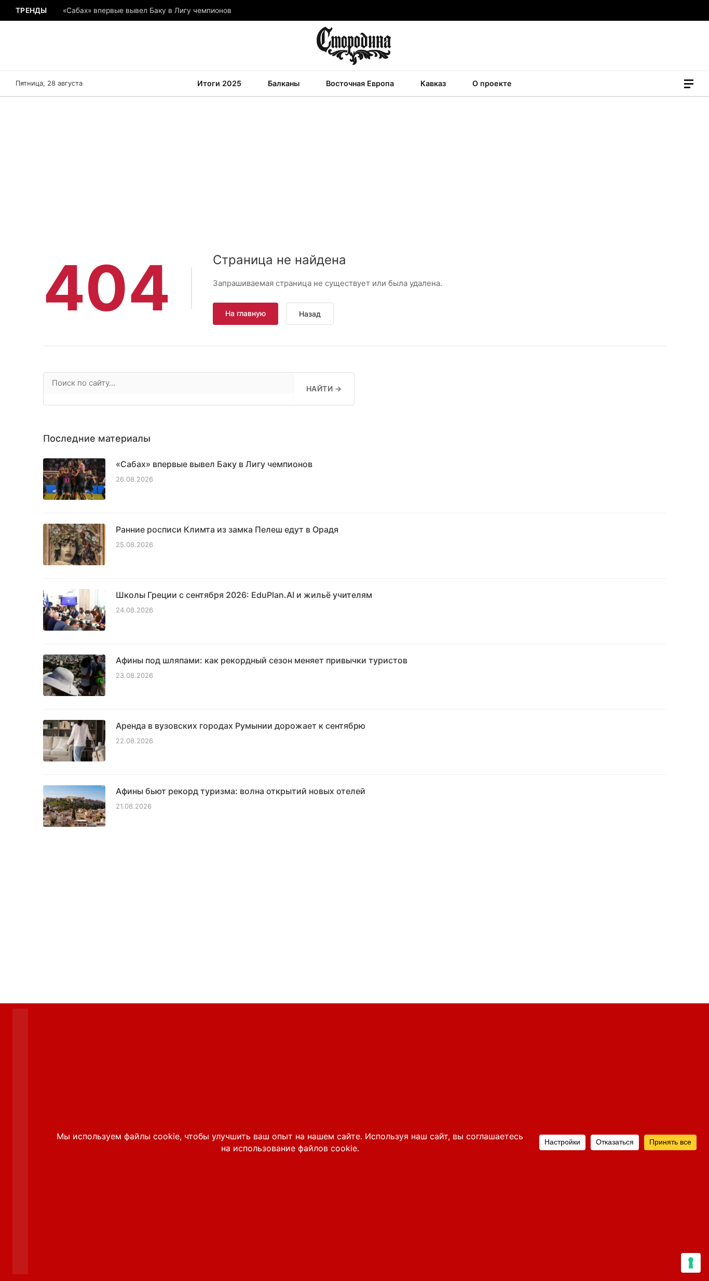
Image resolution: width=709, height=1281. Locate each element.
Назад (310, 313)
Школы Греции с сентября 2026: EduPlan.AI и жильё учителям (244, 595)
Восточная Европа (360, 83)
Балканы (283, 83)
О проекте (492, 83)
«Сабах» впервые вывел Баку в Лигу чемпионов (147, 10)
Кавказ (433, 83)
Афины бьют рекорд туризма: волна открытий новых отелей (240, 791)
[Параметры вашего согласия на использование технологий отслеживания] (691, 1263)
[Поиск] (674, 84)
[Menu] (688, 84)
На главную (245, 313)
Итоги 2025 (219, 83)
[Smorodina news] (355, 46)
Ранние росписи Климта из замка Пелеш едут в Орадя (227, 529)
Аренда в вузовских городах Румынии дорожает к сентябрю (240, 725)
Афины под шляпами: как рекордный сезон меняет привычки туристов (261, 660)
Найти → (324, 388)
